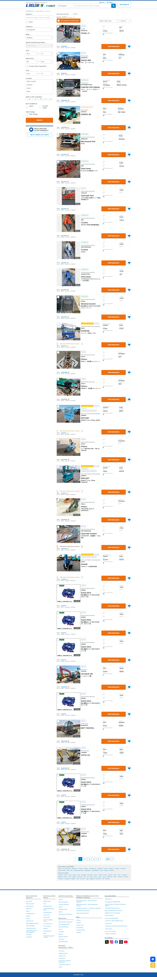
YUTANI (80, 868)
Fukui (70, 876)
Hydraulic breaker (63, 936)
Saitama (110, 875)
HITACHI (85, 868)
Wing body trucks (47, 906)
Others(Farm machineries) (65, 914)
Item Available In (31, 104)
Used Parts (29, 937)
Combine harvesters (64, 904)
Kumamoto (98, 878)
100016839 (64, 372)
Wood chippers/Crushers (32, 923)
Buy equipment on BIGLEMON (112, 901)
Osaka (99, 876)
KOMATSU (74, 868)
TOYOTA (105, 868)
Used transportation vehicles (49, 896)
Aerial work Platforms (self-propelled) (31, 931)
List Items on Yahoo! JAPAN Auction (114, 920)
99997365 (64, 73)
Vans (44, 903)
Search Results (40, 11)
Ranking (78, 922)
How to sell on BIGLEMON (111, 918)
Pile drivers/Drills (30, 925)
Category (29, 26)
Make (28, 34)
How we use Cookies (110, 931)
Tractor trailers (47, 926)
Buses (45, 933)
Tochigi (100, 875)
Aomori (66, 875)
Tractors (61, 899)
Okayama (126, 876)
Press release (79, 927)
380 (107, 859)
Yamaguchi (67, 878)
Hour (27, 70)
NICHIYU (112, 870)
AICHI (68, 870)
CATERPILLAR (92, 868)
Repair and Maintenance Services (113, 910)
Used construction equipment (31, 896)
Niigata (60, 876)
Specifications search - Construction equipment (88, 908)
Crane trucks (46, 915)
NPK (72, 870)
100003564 (64, 100)
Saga (87, 878)
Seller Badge (30, 112)
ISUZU (101, 870)
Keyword (29, 14)
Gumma (105, 875)
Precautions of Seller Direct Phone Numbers (116, 926)
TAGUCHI (122, 868)
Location (29, 78)
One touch (61, 939)
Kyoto (95, 876)
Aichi (84, 876)
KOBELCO (111, 868)
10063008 (64, 127)
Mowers (61, 907)
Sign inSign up (124, 4)
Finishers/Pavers (30, 913)
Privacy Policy (108, 928)
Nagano (74, 876)
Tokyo (119, 875)
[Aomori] (39, 88)
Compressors (62, 958)
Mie (88, 876)
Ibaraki (95, 875)
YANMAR (99, 868)
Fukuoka (82, 878)
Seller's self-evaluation (34, 97)
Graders (28, 916)
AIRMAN (106, 870)
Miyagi (74, 875)
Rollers (28, 911)
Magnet (61, 934)
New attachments (63, 941)
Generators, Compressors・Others (65, 946)
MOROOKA (87, 870)
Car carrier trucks (47, 923)
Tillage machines (63, 909)
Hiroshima (60, 878)
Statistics (78, 932)
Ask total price (113, 46)
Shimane (120, 876)
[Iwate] (39, 91)
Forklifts (45, 928)
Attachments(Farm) (63, 926)
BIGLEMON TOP (30, 11)
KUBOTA (117, 868)
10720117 (63, 605)
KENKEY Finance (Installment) (112, 913)
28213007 (64, 154)
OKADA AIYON (62, 870)
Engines (61, 911)
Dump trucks (46, 917)
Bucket (60, 929)
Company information (110, 933)
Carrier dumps (29, 921)
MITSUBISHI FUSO (79, 870)
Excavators (29, 901)
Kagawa (73, 878)
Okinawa (107, 878)
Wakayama (110, 876)
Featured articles (80, 930)
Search (39, 120)
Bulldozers (29, 908)
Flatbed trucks (47, 901)
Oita (103, 878)
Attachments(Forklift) (64, 924)
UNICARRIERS (95, 870)
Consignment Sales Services (112, 908)
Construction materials (64, 964)
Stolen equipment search (82, 913)
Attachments (62, 918)
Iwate (70, 875)
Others (60, 868)
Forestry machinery (31, 928)
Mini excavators (30, 903)
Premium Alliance (109, 915)
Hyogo (104, 876)
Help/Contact (108, 899)
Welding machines (63, 953)
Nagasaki (92, 878)
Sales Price (30, 58)
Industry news (79, 925)
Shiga (91, 876)
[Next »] (112, 859)
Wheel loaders (29, 906)
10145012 (63, 346)
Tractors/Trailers (47, 912)
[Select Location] (39, 81)
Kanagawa (124, 875)
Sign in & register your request (39, 134)
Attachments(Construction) (65, 922)
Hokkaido (60, 875)
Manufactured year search (83, 910)
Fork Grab (61, 931)
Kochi (77, 878)
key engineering (67, 868)
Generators (61, 951)
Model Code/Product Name (35, 42)
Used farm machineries (65, 896)
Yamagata (83, 875)
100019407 (64, 46)
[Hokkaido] (39, 84)
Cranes (28, 918)
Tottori (115, 876)
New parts (28, 934)
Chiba (114, 875)
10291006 (64, 548)
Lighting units (62, 955)
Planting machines (63, 902)
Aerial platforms (47, 931)
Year (27, 50)
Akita (78, 875)
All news (78, 920)
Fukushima (90, 875)
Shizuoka (80, 876)
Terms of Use (108, 923)
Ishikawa (65, 876)
